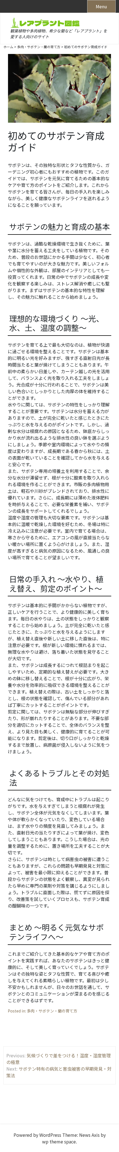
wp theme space (59, 1141)
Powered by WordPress (37, 1135)
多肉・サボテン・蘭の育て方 (52, 1011)
